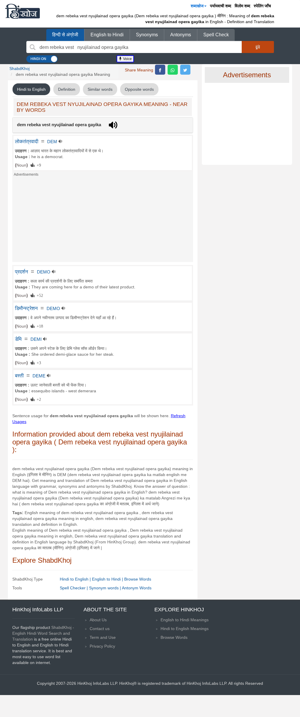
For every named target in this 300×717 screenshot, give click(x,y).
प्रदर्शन (21, 272)
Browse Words (137, 579)
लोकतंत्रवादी (26, 141)
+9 (38, 165)
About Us (98, 619)
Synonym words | (105, 588)
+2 (38, 399)
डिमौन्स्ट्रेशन (26, 308)
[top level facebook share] (160, 70)
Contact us (100, 628)
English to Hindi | (108, 579)
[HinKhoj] (23, 11)
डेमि (18, 339)
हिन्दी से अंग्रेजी (65, 34)
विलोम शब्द (242, 6)
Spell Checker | (74, 588)
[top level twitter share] (185, 70)
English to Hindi (107, 34)
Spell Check (216, 34)
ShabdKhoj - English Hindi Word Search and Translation (43, 633)
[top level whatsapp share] (173, 70)
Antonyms (180, 34)
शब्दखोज (197, 6)
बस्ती (19, 376)
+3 (38, 362)
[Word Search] (32, 47)
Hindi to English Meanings (185, 628)
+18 (39, 326)
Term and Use (103, 637)
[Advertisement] (102, 221)
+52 (39, 295)
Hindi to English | (76, 579)
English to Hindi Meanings (185, 619)
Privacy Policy (102, 646)
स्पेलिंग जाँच (262, 6)
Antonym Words (136, 588)
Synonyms (147, 34)
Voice (127, 59)
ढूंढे (257, 47)
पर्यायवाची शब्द (220, 6)
